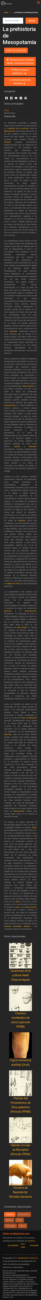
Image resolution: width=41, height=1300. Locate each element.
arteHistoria (22, 1258)
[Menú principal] (38, 3)
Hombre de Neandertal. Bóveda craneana (20, 1192)
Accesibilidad (13, 1245)
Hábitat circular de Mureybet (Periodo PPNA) (20, 1149)
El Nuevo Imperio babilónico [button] (20, 71)
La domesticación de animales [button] (19, 81)
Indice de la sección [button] (16, 50)
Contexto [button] (10, 1214)
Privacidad (34, 1245)
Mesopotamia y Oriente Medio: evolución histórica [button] (20, 61)
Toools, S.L (33, 1258)
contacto (31, 1241)
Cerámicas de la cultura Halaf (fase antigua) (20, 975)
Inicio (6, 12)
